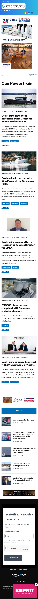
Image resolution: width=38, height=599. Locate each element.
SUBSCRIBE (13, 558)
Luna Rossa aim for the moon (23, 420)
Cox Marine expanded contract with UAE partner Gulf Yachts (19, 363)
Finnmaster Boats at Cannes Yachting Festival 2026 (23, 465)
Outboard (5, 141)
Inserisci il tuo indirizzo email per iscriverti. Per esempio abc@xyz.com (17, 541)
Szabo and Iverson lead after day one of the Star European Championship (24, 450)
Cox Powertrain (8, 111)
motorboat (15, 203)
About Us (13, 569)
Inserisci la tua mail (11, 531)
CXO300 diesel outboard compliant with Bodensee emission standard (16, 308)
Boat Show (6, 203)
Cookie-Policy (22, 569)
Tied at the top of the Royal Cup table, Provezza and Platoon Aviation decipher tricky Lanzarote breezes (24, 435)
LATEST (19, 411)
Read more (5, 145)
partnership (14, 141)
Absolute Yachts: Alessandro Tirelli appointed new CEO (23, 479)
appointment (6, 267)
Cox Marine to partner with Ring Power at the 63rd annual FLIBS (18, 181)
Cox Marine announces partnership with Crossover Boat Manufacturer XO (17, 118)
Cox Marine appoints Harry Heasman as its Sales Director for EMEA (18, 244)
